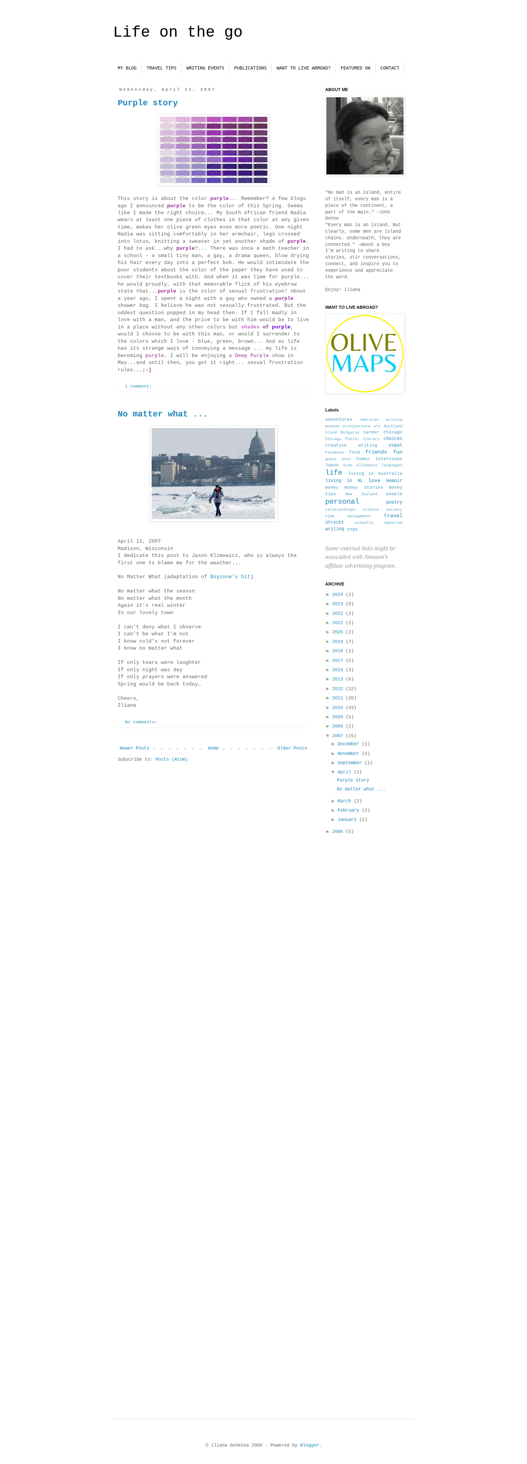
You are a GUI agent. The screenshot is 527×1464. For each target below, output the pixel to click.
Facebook (334, 452)
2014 (339, 670)
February (350, 810)
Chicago (392, 432)
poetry (394, 502)
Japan (332, 465)
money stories (364, 487)
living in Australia (375, 473)
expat (395, 445)
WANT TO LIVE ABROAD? (304, 68)
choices (392, 439)
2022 (339, 613)
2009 (339, 717)
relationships (340, 510)
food (354, 452)
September (351, 763)
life (333, 473)
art (376, 426)
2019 (339, 642)
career (371, 432)
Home (213, 748)
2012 (339, 689)
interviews (388, 459)
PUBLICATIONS (250, 68)
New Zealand (361, 494)
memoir (394, 481)
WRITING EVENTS (205, 68)
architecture (356, 426)
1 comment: (140, 386)
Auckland (393, 426)
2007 (339, 736)
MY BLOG (127, 68)
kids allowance (360, 465)
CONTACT (389, 68)
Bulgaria (350, 432)
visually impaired (378, 523)
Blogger (309, 1445)
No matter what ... (163, 414)
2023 (339, 604)
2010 (339, 708)
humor (363, 459)
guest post (338, 459)
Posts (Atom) (171, 759)
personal (342, 502)
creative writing (351, 445)
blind (331, 432)
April (346, 772)
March (346, 801)
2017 (339, 660)
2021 (339, 623)
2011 (339, 698)
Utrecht (334, 522)
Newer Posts (134, 748)
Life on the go (178, 32)
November (350, 754)
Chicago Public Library (352, 439)
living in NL (344, 481)
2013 (339, 679)
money (332, 487)
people (394, 494)
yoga (352, 529)
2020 (339, 632)
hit (230, 577)
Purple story (148, 103)
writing (334, 529)
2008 (339, 726)
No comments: (142, 722)
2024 (339, 594)
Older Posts (292, 748)
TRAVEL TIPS (161, 68)
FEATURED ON (355, 68)
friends (376, 452)
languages (392, 465)
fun (397, 452)
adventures (338, 419)
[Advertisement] (363, 1035)
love (374, 480)
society (394, 510)
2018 (339, 651)
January (348, 820)
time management (348, 516)
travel (393, 516)
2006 (339, 831)
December (350, 744)
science (371, 510)
